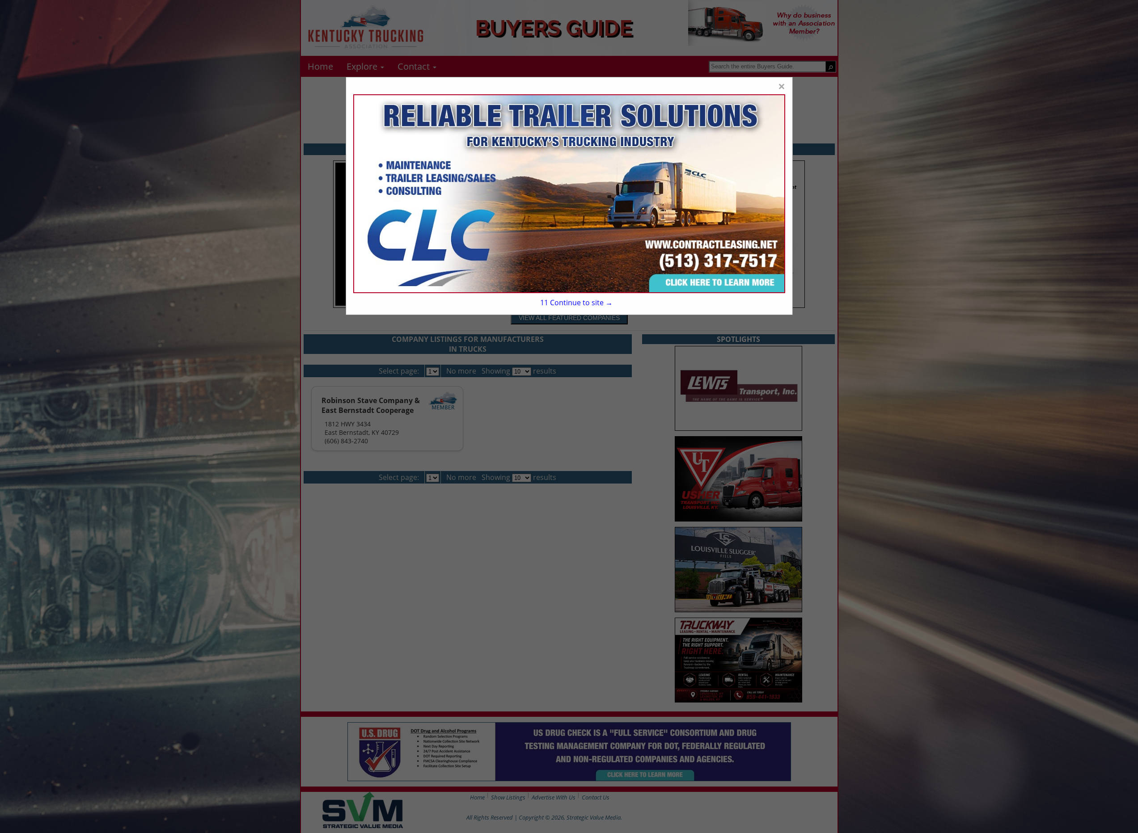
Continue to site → (576, 302)
